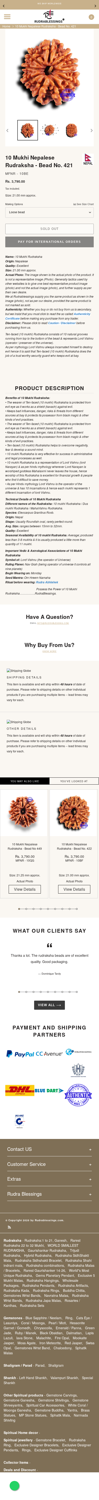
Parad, (40, 1365)
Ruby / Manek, (26, 1332)
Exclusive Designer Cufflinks (55, 1450)
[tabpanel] (25, 847)
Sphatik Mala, (60, 1415)
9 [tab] (77, 909)
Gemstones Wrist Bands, (22, 1295)
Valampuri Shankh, (64, 1377)
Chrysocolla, (43, 1327)
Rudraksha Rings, (46, 1290)
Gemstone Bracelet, (51, 1440)
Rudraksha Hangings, (43, 1280)
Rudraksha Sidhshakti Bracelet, (38, 1260)
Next (95, 6)
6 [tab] (55, 909)
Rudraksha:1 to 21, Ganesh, (46, 1240)
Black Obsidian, (51, 1332)
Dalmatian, (74, 1332)
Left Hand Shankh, (33, 1377)
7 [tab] (62, 909)
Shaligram (56, 1365)
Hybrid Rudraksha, (38, 1255)
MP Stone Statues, (33, 1415)
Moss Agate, (27, 1342)
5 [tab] (48, 909)
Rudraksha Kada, (17, 1290)
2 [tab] (26, 909)
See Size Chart (85, 204)
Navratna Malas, (56, 1295)
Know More (49, 651)
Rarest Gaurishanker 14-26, (45, 1270)
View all (47, 1005)
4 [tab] (41, 909)
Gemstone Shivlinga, (54, 1400)
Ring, (69, 1317)
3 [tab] (33, 909)
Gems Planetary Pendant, (55, 1275)
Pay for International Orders (49, 241)
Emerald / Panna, (69, 1327)
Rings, (26, 1450)
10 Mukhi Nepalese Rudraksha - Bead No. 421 (45, 26)
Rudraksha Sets (32, 1305)
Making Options (49, 204)
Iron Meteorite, (50, 1342)
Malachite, (44, 1337)
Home (6, 26)
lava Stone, (24, 1337)
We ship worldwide (49, 3)
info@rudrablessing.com (53, 623)
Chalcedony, (63, 1347)
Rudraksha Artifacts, (73, 1285)
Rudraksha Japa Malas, (44, 1300)
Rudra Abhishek (47, 582)
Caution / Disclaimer (62, 323)
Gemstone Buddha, (49, 1410)
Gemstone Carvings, (62, 1395)
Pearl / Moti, (58, 1322)
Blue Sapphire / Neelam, (43, 1317)
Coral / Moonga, (33, 1322)
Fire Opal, (62, 1337)
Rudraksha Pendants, (38, 1285)
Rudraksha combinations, (45, 1265)
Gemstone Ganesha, (19, 1400)
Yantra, (72, 1410)
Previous (3, 6)
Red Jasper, (74, 1342)
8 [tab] (69, 909)
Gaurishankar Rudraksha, (47, 1250)
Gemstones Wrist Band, (33, 1347)
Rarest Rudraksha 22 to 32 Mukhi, (42, 1243)
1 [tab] (19, 909)
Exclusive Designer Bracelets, (36, 1445)
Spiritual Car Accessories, (45, 1405)
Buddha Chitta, (74, 1290)
